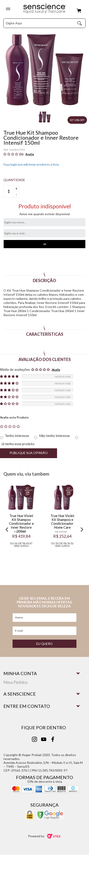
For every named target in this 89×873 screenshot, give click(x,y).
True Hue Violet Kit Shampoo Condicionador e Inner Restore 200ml (24, 523)
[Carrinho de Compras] (80, 11)
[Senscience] (44, 9)
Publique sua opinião (29, 453)
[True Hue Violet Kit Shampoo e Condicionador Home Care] (65, 498)
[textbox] (36, 23)
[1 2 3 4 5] (10, 426)
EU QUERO (44, 644)
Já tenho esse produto (17, 444)
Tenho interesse (17, 436)
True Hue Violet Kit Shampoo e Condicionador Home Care (65, 521)
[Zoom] (44, 117)
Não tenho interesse (54, 436)
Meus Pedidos (15, 682)
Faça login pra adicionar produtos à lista (31, 164)
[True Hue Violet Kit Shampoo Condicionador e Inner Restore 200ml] (24, 498)
